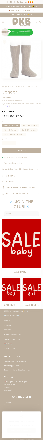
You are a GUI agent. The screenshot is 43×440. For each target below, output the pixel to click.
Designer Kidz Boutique (18, 439)
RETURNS (7, 330)
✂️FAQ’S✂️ (8, 344)
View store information (13, 163)
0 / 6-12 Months (10, 130)
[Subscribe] (36, 213)
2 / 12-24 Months (29, 130)
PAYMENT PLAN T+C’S (12, 339)
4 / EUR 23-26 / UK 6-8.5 (14, 134)
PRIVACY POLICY (10, 349)
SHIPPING (7, 325)
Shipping (4, 100)
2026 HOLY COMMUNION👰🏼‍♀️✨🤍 (16, 311)
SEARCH (7, 320)
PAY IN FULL (9, 112)
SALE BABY (20, 272)
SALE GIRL (30, 305)
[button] (2, 21)
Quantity (5, 139)
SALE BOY (9, 305)
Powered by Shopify (29, 439)
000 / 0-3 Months (11, 126)
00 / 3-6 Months (30, 126)
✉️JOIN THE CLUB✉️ (11, 316)
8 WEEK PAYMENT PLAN (14, 116)
